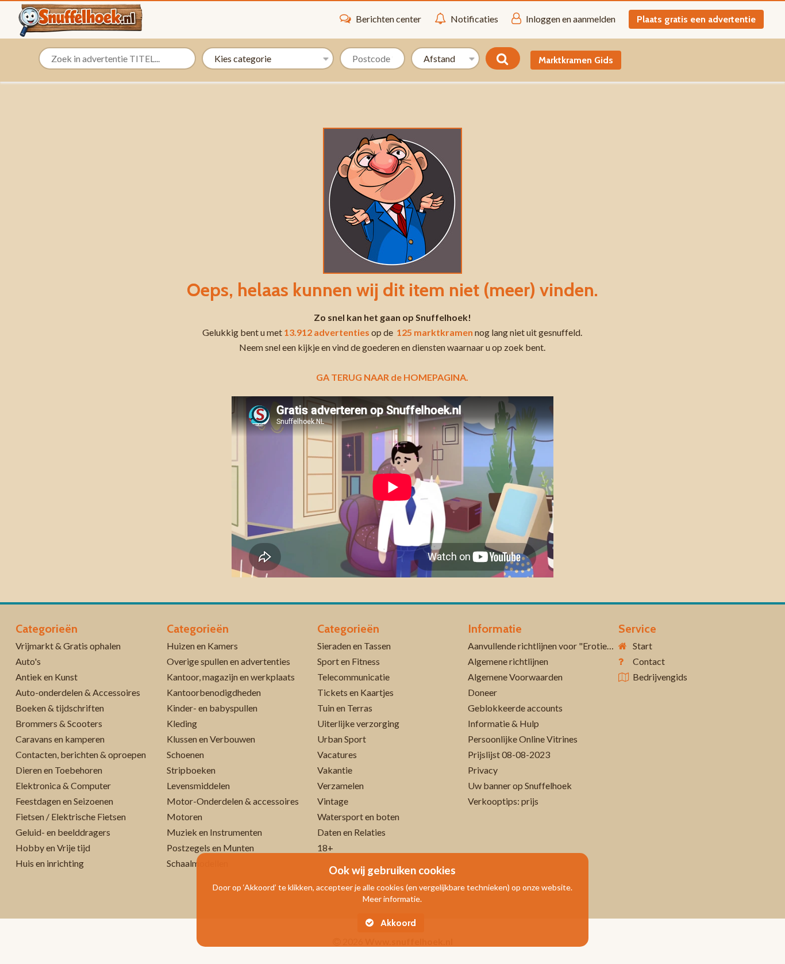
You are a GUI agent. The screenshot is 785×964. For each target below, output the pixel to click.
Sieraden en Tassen (354, 645)
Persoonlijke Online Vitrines (523, 738)
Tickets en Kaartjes (355, 692)
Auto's (28, 661)
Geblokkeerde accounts (515, 707)
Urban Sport (341, 738)
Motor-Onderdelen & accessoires (233, 800)
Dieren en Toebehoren (59, 769)
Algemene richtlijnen (508, 661)
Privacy (483, 769)
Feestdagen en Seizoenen (64, 800)
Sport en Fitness (348, 661)
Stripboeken (191, 769)
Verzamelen (340, 785)
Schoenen (185, 754)
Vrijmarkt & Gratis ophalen (68, 645)
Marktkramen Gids (575, 60)
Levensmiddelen (198, 785)
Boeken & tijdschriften (60, 707)
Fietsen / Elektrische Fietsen (71, 816)
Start (642, 645)
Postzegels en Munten (210, 847)
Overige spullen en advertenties (228, 661)
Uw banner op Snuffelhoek (520, 785)
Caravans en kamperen (60, 738)
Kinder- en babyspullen (212, 707)
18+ (325, 847)
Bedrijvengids (660, 676)
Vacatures (337, 754)
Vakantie (334, 769)
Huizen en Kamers (202, 645)
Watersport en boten (358, 816)
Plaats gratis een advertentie (696, 19)
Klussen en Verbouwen (211, 738)
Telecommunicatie (353, 676)
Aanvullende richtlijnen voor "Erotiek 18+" (551, 645)
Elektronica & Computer (63, 785)
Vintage (332, 800)
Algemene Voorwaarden (515, 676)
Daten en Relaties (351, 832)
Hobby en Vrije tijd (53, 847)
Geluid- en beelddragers (63, 832)
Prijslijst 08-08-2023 (509, 754)
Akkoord (397, 922)
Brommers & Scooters (59, 723)
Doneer (482, 692)
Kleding (182, 723)
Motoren (184, 816)
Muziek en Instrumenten (214, 832)
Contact (649, 661)
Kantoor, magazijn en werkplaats (231, 676)
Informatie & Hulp (503, 723)
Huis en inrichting (50, 863)
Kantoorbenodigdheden (214, 692)
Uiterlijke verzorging (358, 723)
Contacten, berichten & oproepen (81, 754)
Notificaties (474, 18)
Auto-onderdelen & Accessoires (78, 692)
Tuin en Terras (344, 707)
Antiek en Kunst (47, 676)
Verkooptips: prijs (503, 800)
